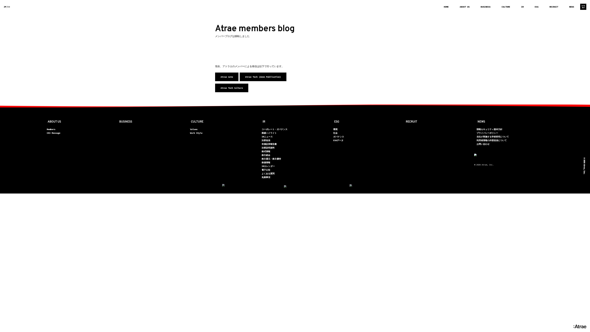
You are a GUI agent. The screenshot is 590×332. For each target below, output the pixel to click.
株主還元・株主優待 (271, 158)
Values (193, 129)
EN (8, 6)
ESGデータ (338, 140)
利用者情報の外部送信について (492, 140)
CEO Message (53, 133)
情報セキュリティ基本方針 (489, 129)
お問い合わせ (483, 144)
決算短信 (266, 140)
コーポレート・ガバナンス (274, 129)
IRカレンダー (268, 166)
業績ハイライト (269, 133)
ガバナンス (338, 136)
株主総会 (266, 155)
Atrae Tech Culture (232, 88)
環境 (335, 129)
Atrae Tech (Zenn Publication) (263, 76)
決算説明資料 (268, 147)
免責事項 (266, 177)
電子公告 (266, 169)
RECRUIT (553, 6)
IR (522, 6)
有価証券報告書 (269, 144)
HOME (446, 6)
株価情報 (266, 162)
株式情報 (266, 151)
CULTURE (506, 6)
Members (51, 129)
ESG (536, 6)
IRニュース (267, 136)
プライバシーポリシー (487, 133)
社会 (335, 133)
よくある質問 (268, 173)
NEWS (571, 6)
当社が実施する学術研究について (493, 136)
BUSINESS (485, 6)
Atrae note (227, 76)
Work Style (196, 133)
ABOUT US (465, 6)
